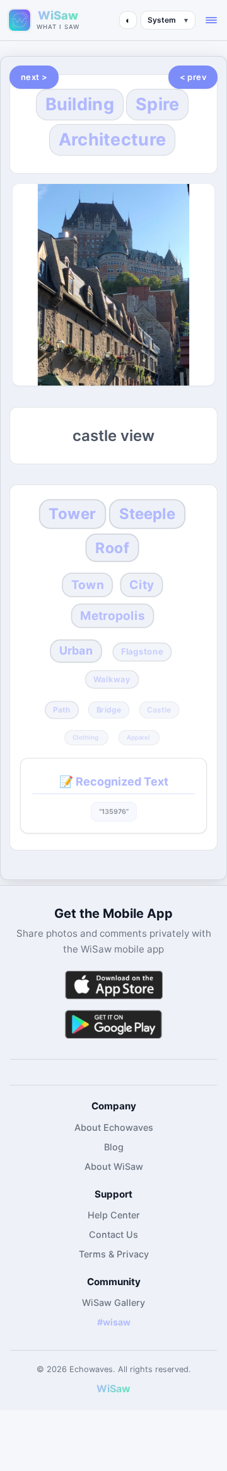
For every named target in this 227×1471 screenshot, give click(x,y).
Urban (76, 651)
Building (79, 104)
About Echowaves (113, 1127)
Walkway (112, 679)
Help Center (114, 1215)
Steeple (147, 514)
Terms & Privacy (114, 1254)
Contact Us (113, 1234)
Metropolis (112, 616)
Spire (158, 104)
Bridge (109, 709)
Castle (159, 709)
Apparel (138, 737)
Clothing (85, 737)
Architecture (112, 139)
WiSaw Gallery (113, 1302)
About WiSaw (113, 1166)
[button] (211, 20)
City (141, 585)
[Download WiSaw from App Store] (113, 985)
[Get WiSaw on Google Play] (113, 1024)
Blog (114, 1147)
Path (61, 709)
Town (87, 585)
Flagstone (142, 652)
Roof (112, 547)
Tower (72, 514)
